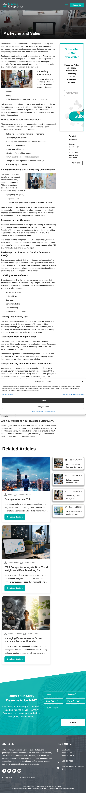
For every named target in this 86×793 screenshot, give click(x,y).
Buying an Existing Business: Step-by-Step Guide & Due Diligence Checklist (73, 465)
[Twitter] (9, 771)
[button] (83, 381)
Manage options (43, 406)
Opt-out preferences (37, 411)
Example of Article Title (17, 499)
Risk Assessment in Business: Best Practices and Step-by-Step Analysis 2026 (73, 481)
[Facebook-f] (4, 771)
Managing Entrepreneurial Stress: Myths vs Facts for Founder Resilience (23, 641)
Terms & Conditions (27, 777)
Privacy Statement (49, 411)
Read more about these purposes (73, 394)
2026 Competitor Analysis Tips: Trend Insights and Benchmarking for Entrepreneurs (26, 570)
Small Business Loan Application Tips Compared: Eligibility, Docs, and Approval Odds (74, 513)
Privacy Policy (8, 777)
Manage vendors (7, 394)
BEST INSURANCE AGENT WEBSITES (62, 788)
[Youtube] (19, 771)
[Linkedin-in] (14, 771)
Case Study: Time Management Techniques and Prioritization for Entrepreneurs (73, 497)
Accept (43, 400)
